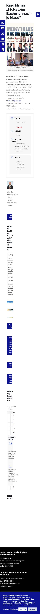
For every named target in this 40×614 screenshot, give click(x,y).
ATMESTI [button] (32, 609)
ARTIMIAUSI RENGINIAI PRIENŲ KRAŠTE (10, 379)
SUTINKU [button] (23, 609)
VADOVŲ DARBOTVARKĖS (10, 217)
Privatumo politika (10, 609)
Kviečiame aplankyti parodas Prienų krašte (12, 455)
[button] (38, 14)
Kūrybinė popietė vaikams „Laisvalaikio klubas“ (13, 473)
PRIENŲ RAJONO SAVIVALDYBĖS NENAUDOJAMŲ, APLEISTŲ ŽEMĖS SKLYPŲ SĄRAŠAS (10, 345)
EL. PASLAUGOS (10, 326)
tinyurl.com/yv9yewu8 (13, 101)
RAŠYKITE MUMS (10, 365)
